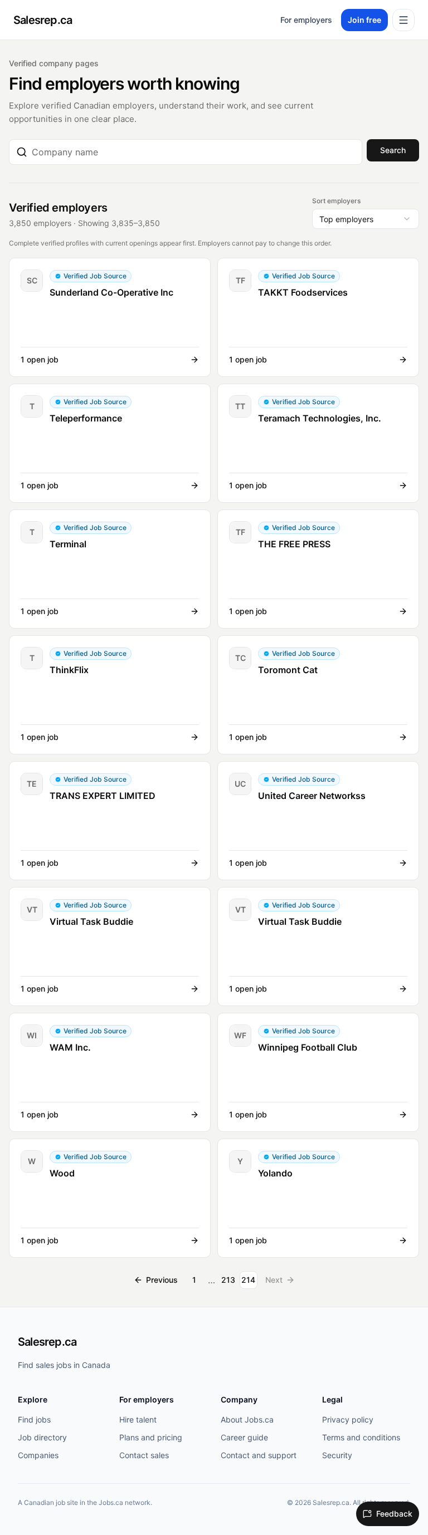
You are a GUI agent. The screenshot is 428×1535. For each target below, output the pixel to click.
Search (393, 150)
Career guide (244, 1437)
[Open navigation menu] (403, 20)
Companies (38, 1455)
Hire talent (138, 1419)
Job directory (42, 1437)
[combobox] (193, 152)
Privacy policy (347, 1419)
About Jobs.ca (247, 1419)
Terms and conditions (361, 1437)
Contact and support (258, 1455)
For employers (306, 19)
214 (248, 1279)
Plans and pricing (150, 1437)
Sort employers (336, 201)
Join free (364, 19)
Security (337, 1455)
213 (228, 1279)
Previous (162, 1279)
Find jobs (34, 1419)
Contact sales (144, 1455)
